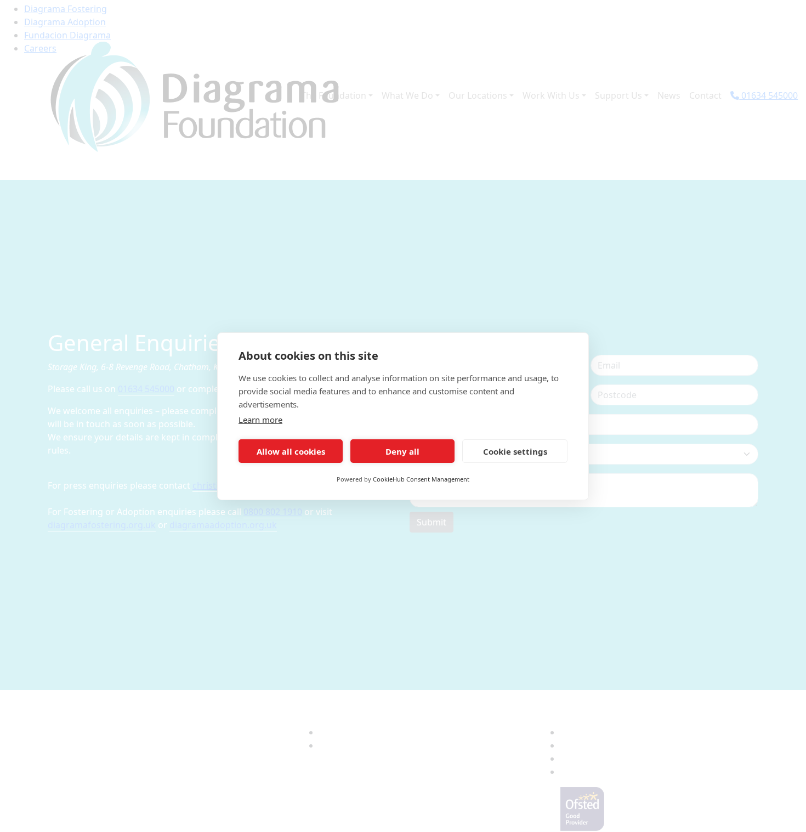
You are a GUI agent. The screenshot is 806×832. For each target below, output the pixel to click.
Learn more (260, 419)
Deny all (402, 450)
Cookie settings (515, 450)
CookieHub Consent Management (421, 479)
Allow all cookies (291, 450)
